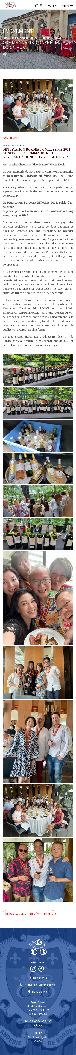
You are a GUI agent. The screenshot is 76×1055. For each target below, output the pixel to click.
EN (55, 5)
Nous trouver (40, 991)
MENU (65, 5)
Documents (40, 978)
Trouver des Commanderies (40, 984)
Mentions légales (38, 1037)
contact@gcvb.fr (38, 1025)
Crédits (38, 1041)
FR (49, 5)
